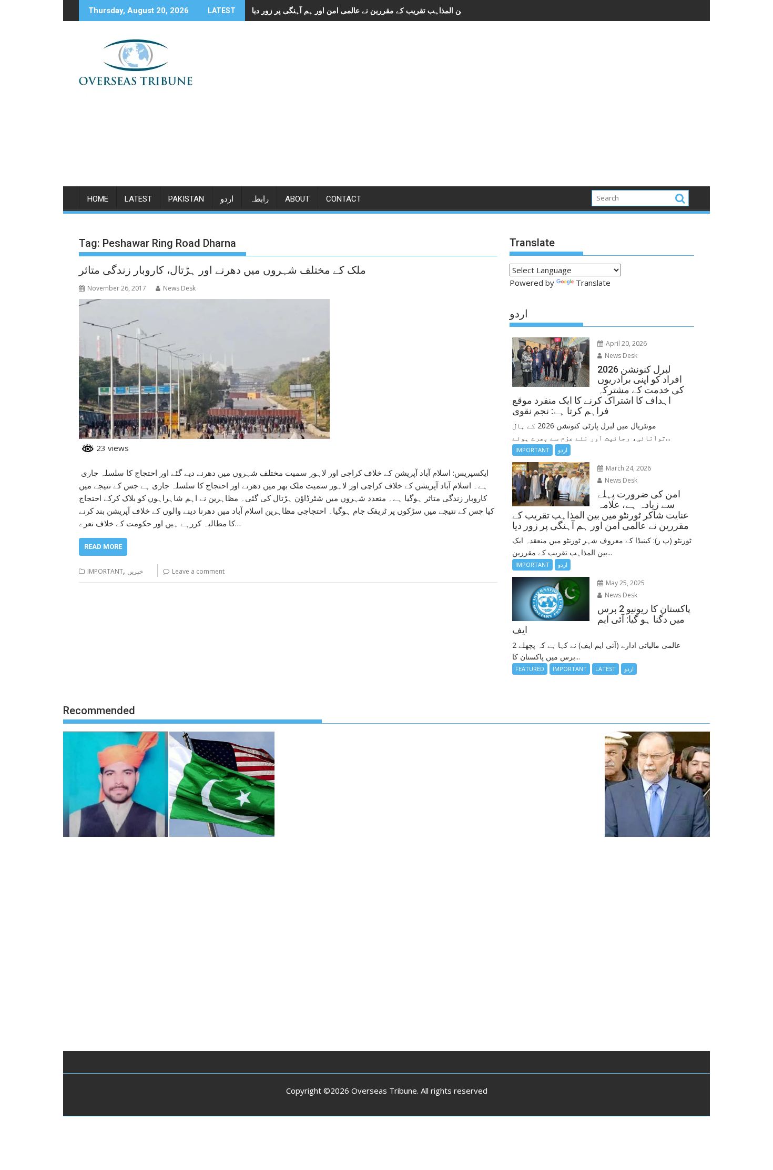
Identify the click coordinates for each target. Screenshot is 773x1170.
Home (97, 199)
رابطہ (259, 199)
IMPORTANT (105, 571)
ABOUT (297, 199)
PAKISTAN (186, 199)
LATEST (138, 199)
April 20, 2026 (625, 343)
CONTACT (343, 199)
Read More (103, 547)
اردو (226, 199)
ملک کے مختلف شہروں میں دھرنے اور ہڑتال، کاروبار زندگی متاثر (222, 270)
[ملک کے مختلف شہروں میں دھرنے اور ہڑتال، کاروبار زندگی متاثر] (204, 305)
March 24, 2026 (627, 468)
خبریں (135, 571)
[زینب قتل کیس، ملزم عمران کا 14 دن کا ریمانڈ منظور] (115, 786)
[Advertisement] (485, 108)
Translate (593, 282)
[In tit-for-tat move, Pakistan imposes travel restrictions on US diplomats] (221, 786)
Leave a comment (198, 571)
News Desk (179, 288)
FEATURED (529, 669)
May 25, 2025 (624, 582)
